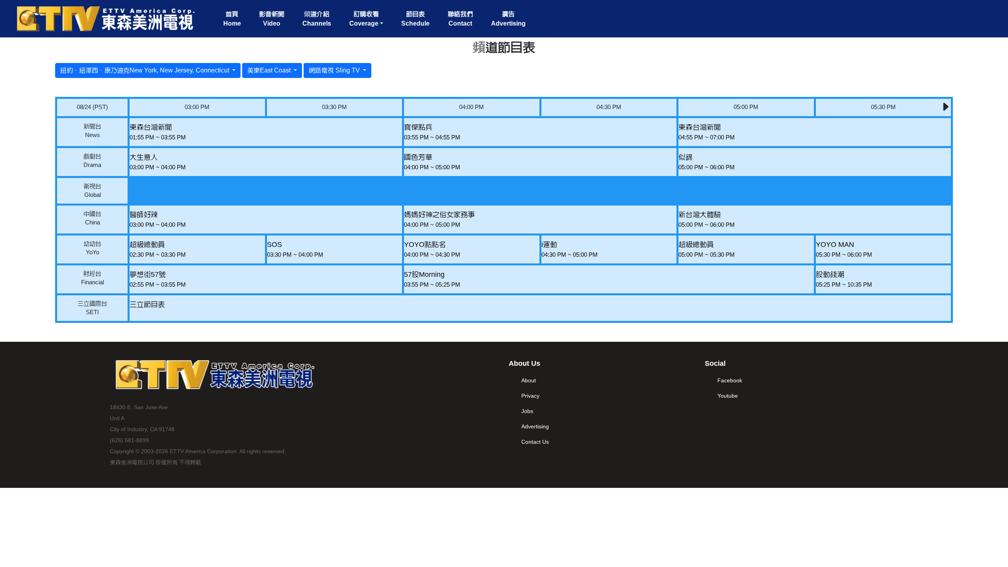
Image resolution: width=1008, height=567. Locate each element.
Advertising (535, 426)
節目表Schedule (415, 19)
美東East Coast (269, 70)
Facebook (729, 380)
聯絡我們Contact (460, 19)
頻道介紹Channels (316, 19)
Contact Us (535, 442)
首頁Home (232, 19)
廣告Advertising (508, 19)
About (528, 380)
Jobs (527, 411)
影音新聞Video (271, 19)
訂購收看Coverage (364, 19)
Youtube (727, 396)
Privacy (530, 396)
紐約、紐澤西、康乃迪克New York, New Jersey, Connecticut (145, 70)
